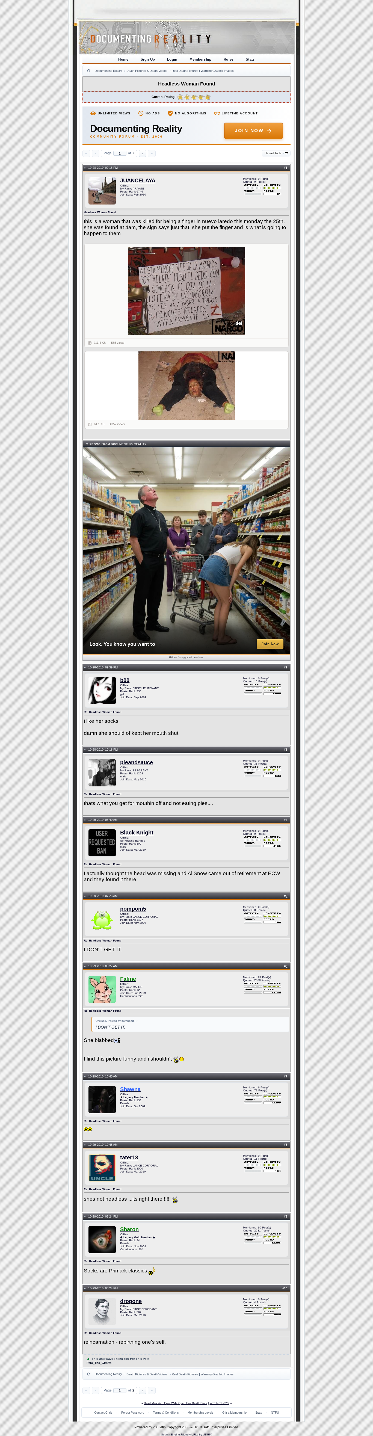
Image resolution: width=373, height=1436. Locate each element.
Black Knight (136, 833)
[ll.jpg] (187, 291)
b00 (124, 680)
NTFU (275, 1412)
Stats (250, 59)
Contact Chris (103, 1412)
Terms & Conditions (166, 1412)
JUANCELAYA (137, 180)
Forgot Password (132, 1412)
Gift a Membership (234, 1412)
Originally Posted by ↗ (117, 1020)
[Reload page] (89, 71)
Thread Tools (274, 153)
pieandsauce (136, 762)
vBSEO (207, 1434)
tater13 (129, 1157)
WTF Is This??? (219, 1403)
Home (123, 59)
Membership (201, 59)
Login (172, 59)
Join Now (249, 130)
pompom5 (133, 909)
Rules (229, 59)
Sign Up (148, 59)
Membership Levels (201, 1412)
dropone (131, 1301)
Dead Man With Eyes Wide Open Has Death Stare (175, 1403)
